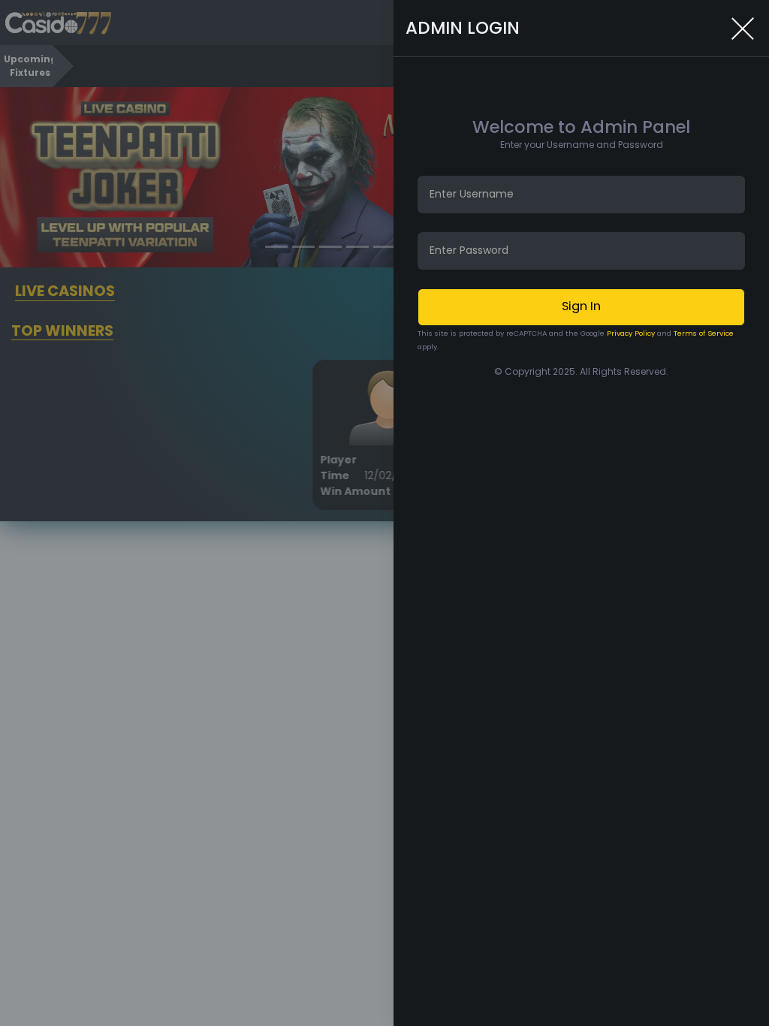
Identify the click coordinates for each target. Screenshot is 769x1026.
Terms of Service (704, 333)
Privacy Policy (631, 333)
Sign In (581, 306)
